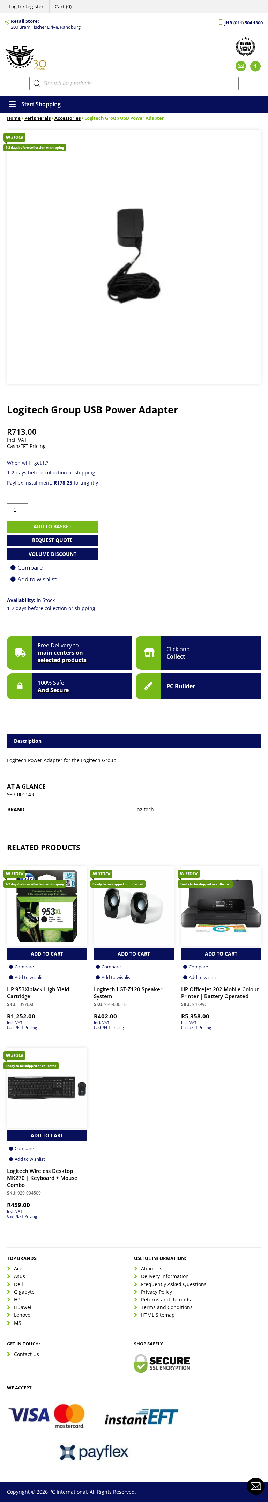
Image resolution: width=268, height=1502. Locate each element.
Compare (30, 568)
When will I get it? (27, 462)
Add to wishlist (37, 579)
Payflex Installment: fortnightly (52, 482)
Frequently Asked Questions (174, 1284)
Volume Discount (52, 554)
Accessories (67, 118)
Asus (19, 1276)
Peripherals (37, 118)
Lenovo (22, 1315)
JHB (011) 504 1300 (243, 23)
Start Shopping (41, 104)
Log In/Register (26, 6)
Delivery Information (165, 1276)
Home (14, 118)
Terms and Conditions (167, 1307)
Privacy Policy (156, 1292)
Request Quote (52, 540)
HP (17, 1299)
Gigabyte (24, 1292)
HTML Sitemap (158, 1315)
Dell (18, 1284)
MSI (18, 1323)
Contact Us (26, 1354)
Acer (19, 1268)
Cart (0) (63, 6)
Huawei (22, 1307)
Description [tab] (28, 741)
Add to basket (53, 526)
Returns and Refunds (166, 1299)
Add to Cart (47, 953)
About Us (151, 1268)
